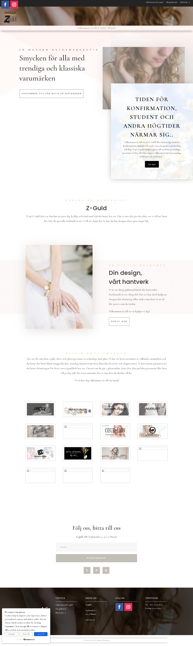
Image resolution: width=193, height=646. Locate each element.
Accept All (40, 634)
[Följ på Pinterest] (96, 570)
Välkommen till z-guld (154, 2)
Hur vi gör (119, 321)
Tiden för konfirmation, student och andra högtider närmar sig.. (151, 117)
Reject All (26, 634)
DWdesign (106, 640)
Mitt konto (184, 2)
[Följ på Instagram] (14, 5)
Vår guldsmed (171, 2)
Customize (11, 634)
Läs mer (152, 164)
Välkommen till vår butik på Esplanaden (52, 93)
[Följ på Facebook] (5, 5)
